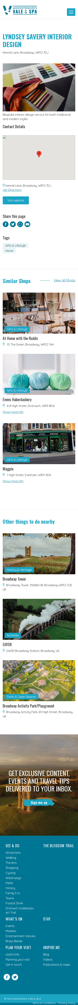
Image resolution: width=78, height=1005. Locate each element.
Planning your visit (18, 959)
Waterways (13, 878)
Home (9, 251)
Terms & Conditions (44, 1003)
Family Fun (13, 893)
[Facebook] (7, 979)
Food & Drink (14, 903)
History (10, 888)
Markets (11, 931)
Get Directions (12, 190)
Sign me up (39, 802)
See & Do (12, 845)
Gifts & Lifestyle (15, 245)
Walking (11, 857)
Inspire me (51, 947)
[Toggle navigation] (71, 12)
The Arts (11, 863)
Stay (47, 919)
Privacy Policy (66, 1003)
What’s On (14, 919)
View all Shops (64, 280)
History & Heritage (19, 570)
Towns (10, 898)
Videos (47, 959)
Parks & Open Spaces (21, 696)
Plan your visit (18, 947)
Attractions (13, 852)
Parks (9, 883)
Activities (13, 635)
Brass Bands (14, 941)
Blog (46, 954)
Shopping (12, 868)
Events (10, 926)
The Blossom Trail (58, 845)
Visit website (15, 200)
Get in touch (14, 964)
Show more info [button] (13, 412)
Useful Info (12, 954)
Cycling (10, 873)
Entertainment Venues (20, 936)
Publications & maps (56, 964)
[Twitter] (15, 979)
